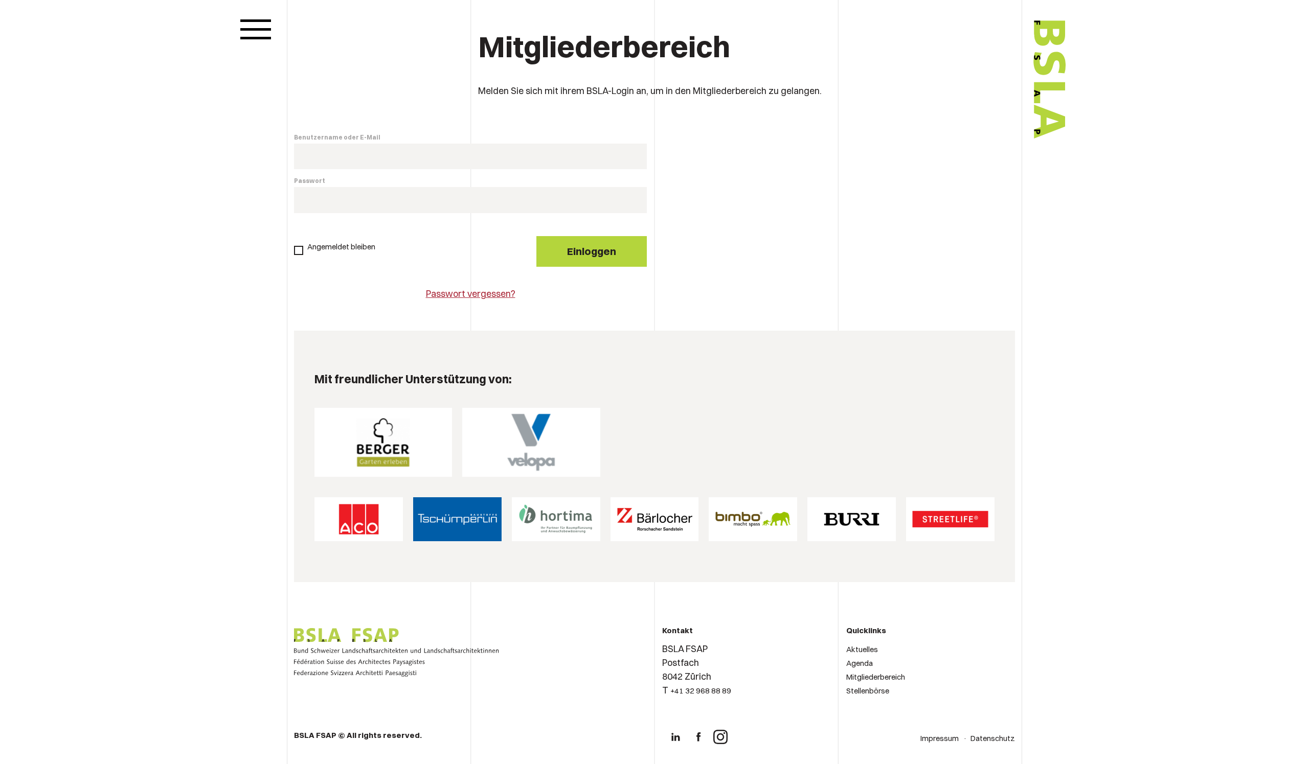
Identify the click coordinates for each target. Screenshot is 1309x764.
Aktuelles (862, 649)
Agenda (859, 663)
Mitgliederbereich (875, 677)
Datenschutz (993, 738)
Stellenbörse (867, 691)
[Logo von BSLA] (1006, 169)
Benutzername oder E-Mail (337, 137)
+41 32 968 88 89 (700, 691)
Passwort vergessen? (470, 293)
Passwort (309, 180)
